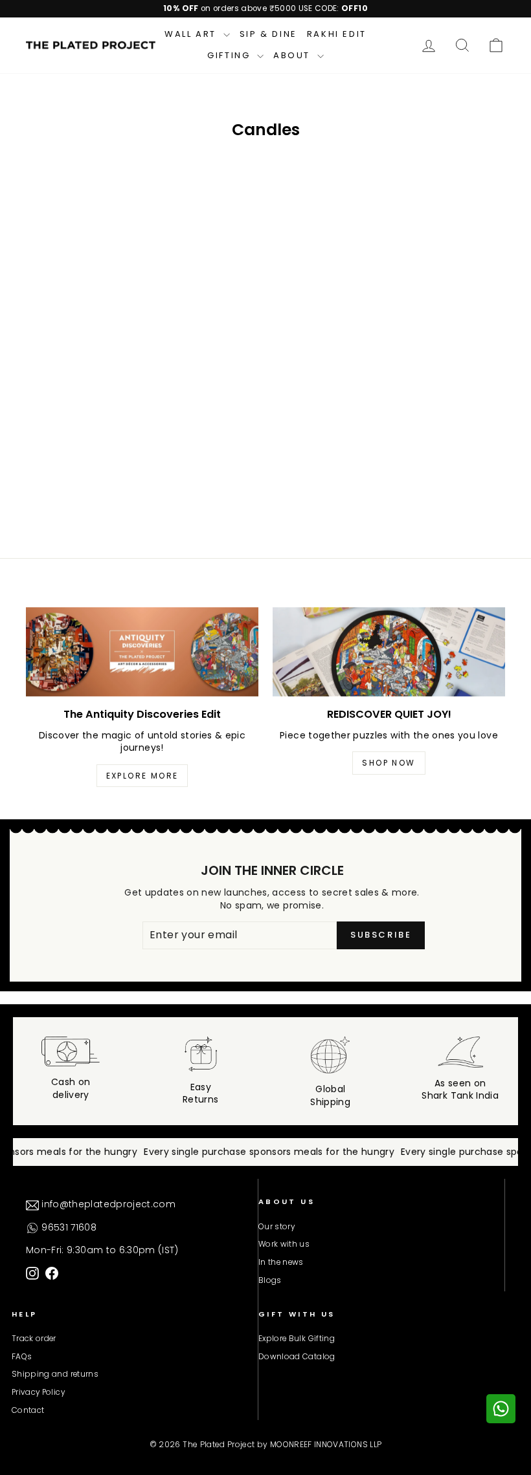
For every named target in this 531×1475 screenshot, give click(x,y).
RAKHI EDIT (337, 34)
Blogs (270, 1280)
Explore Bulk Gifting (296, 1338)
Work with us (284, 1244)
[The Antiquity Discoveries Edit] (142, 651)
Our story (276, 1227)
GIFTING (230, 55)
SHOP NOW (388, 762)
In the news (281, 1262)
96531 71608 (67, 1227)
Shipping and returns (55, 1374)
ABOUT (293, 55)
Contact (28, 1410)
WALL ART (192, 34)
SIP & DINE (268, 34)
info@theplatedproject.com (107, 1204)
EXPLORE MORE (142, 775)
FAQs (22, 1356)
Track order (34, 1338)
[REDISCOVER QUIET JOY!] (389, 651)
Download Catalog (296, 1356)
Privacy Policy (38, 1392)
